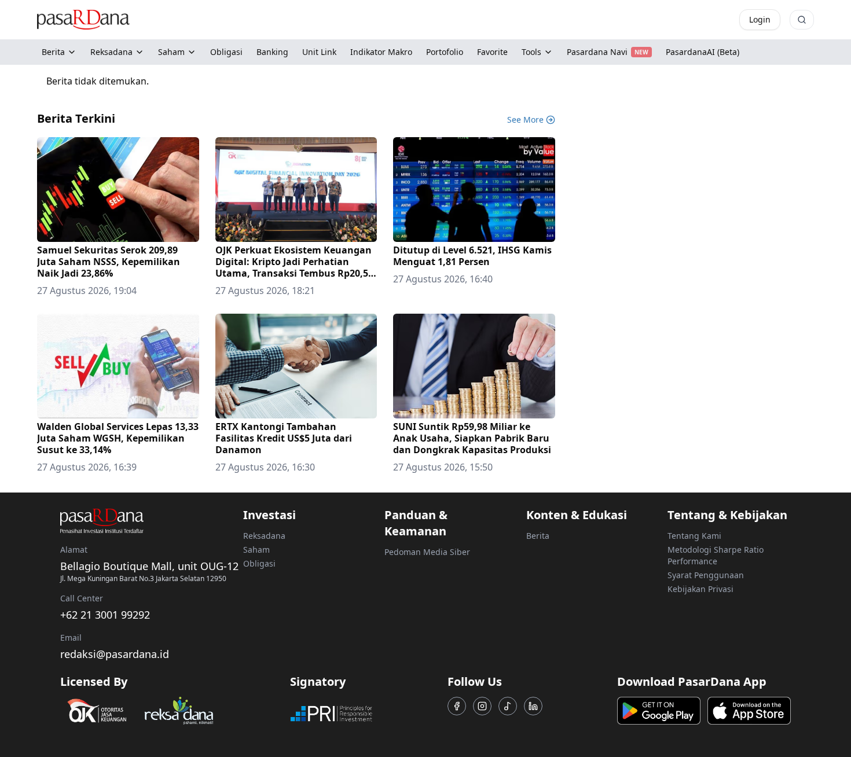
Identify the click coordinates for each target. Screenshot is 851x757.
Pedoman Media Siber (427, 551)
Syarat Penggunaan (705, 574)
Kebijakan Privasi (700, 588)
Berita (53, 51)
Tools (531, 51)
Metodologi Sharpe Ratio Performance (715, 555)
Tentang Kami (694, 535)
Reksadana (111, 51)
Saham (171, 51)
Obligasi (259, 563)
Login (760, 19)
